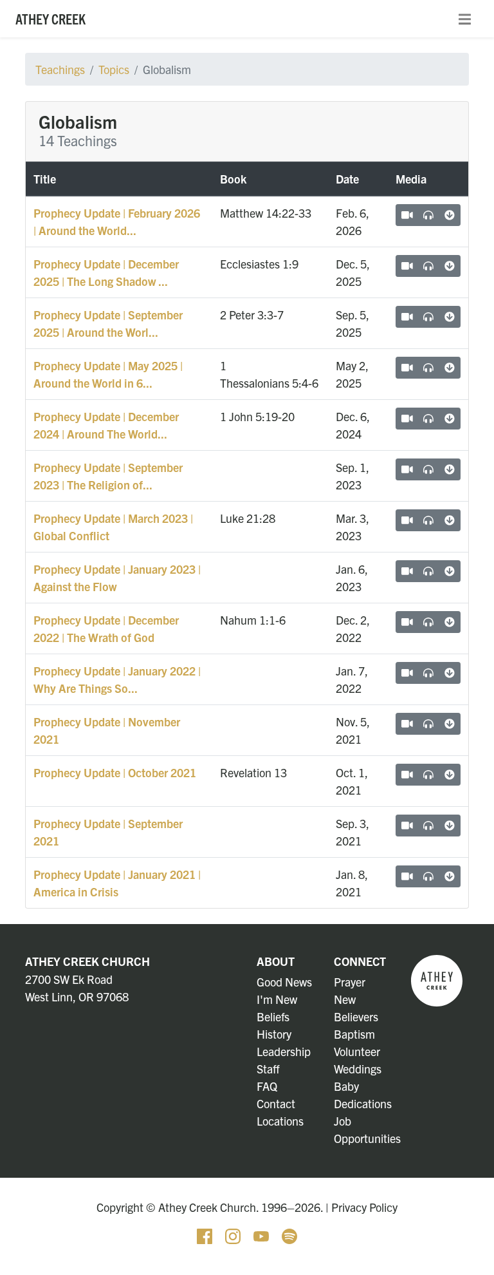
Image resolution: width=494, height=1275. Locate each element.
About (276, 961)
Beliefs (273, 1016)
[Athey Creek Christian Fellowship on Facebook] (206, 1234)
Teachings (60, 69)
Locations (280, 1120)
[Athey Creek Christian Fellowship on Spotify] (289, 1234)
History (274, 1033)
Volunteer (357, 1051)
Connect (360, 961)
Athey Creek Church (87, 961)
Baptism (354, 1033)
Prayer (349, 981)
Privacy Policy (364, 1207)
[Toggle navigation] (465, 19)
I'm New (277, 999)
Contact (276, 1103)
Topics (113, 69)
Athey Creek (50, 18)
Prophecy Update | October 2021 (114, 772)
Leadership (284, 1051)
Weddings (357, 1068)
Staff (268, 1068)
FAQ (267, 1086)
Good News (284, 981)
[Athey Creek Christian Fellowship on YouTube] (262, 1234)
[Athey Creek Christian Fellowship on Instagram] (234, 1234)
